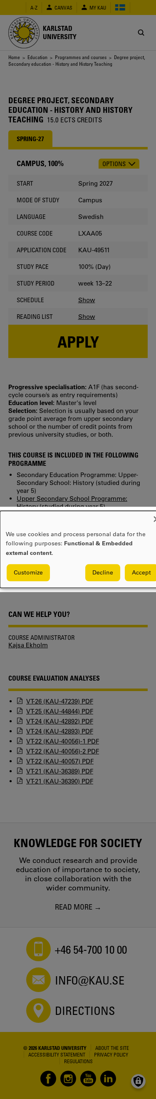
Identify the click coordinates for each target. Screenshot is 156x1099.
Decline (102, 573)
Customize (28, 573)
